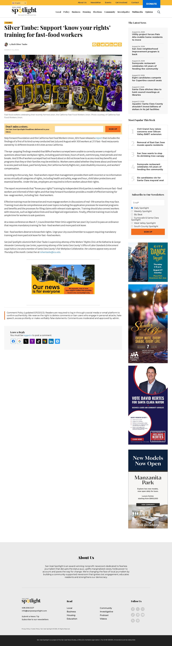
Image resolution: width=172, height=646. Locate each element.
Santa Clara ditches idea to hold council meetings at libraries (146, 92)
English (17, 3)
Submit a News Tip (30, 616)
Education (72, 619)
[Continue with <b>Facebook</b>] (13, 341)
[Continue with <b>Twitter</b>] (25, 341)
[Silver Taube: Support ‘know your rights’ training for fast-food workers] (63, 83)
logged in (28, 335)
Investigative (106, 611)
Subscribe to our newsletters (35, 619)
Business (71, 611)
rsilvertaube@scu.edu (50, 252)
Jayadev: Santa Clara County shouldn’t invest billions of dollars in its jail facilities (147, 107)
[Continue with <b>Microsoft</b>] (44, 341)
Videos (103, 619)
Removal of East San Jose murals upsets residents (151, 143)
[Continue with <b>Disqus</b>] (57, 341)
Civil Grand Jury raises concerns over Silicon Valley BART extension (149, 131)
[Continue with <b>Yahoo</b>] (32, 341)
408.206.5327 (28, 608)
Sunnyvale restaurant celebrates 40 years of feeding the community (145, 66)
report (99, 138)
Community (106, 608)
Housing (71, 615)
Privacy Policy (26, 629)
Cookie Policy (35, 629)
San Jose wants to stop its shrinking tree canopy (150, 154)
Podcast (104, 615)
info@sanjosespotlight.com (34, 611)
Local (69, 608)
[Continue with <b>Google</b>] (19, 341)
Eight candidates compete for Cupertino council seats (147, 79)
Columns (8, 22)
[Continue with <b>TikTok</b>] (38, 341)
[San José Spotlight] (26, 11)
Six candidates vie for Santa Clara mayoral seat (150, 179)
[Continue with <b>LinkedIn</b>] (51, 341)
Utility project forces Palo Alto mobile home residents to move (147, 37)
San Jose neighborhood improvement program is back (145, 52)
